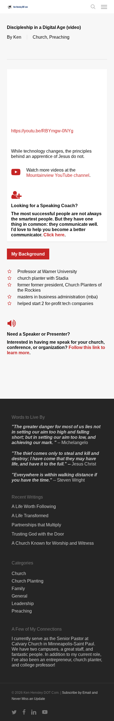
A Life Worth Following (34, 506)
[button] (104, 6)
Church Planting (27, 581)
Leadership (23, 603)
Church (40, 37)
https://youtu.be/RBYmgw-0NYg (42, 130)
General (19, 596)
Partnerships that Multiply (36, 524)
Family (18, 588)
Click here (53, 234)
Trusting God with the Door (38, 534)
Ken (17, 37)
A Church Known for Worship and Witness (53, 543)
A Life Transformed (30, 515)
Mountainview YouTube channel (57, 175)
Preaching (59, 37)
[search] (93, 6)
